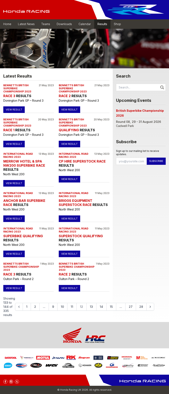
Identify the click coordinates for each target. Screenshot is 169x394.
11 (72, 306)
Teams (45, 24)
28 (141, 306)
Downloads (64, 24)
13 (91, 306)
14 (101, 306)
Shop (117, 24)
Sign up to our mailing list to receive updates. (137, 152)
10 (62, 306)
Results (102, 24)
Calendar (85, 24)
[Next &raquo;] (150, 307)
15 (111, 306)
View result (14, 109)
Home (7, 24)
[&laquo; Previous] (19, 307)
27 (131, 306)
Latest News (26, 24)
